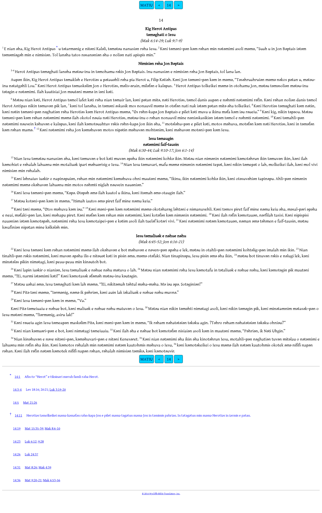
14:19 (16, 428)
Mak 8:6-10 (52, 428)
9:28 (41, 441)
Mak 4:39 (45, 467)
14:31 (16, 467)
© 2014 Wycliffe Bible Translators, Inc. (161, 493)
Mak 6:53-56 (51, 480)
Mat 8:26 (31, 467)
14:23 (16, 441)
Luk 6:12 (31, 441)
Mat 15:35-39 (34, 428)
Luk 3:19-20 (58, 389)
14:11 (18, 415)
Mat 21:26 (30, 402)
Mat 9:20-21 (33, 480)
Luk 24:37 (31, 454)
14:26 (16, 454)
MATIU (146, 5)
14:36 (16, 480)
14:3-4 (17, 389)
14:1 (17, 376)
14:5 (16, 402)
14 (169, 5)
